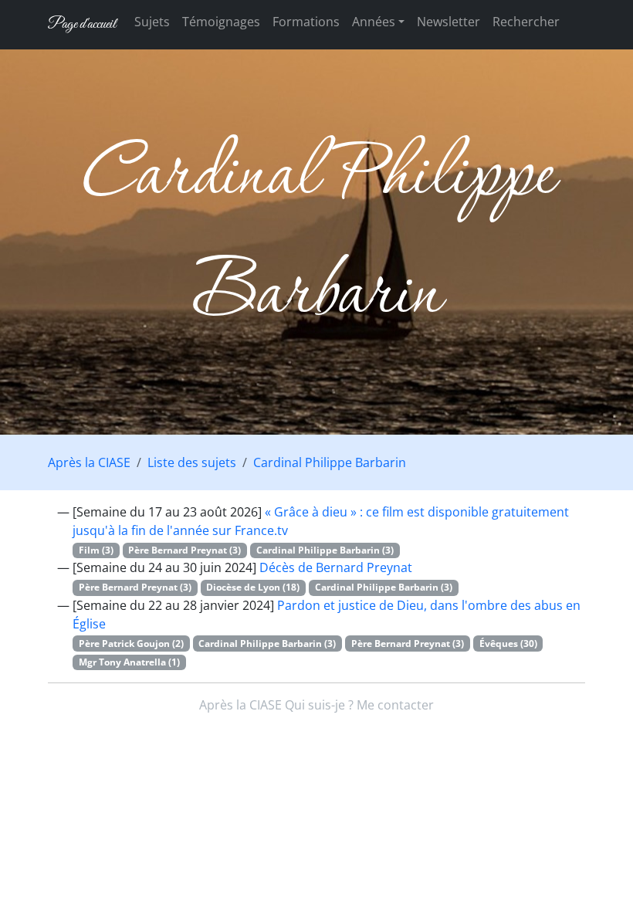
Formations (306, 21)
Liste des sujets (191, 462)
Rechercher (526, 21)
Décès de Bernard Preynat (335, 567)
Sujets (152, 21)
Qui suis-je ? (319, 704)
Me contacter (395, 704)
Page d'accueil (82, 24)
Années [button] (373, 21)
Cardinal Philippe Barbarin (329, 462)
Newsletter (448, 21)
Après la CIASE (89, 462)
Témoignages (221, 21)
